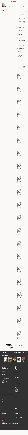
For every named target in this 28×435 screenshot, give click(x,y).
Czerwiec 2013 (19, 244)
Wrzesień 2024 (19, 98)
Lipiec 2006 (19, 333)
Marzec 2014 (19, 234)
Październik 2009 (19, 291)
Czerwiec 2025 (19, 88)
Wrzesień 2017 (19, 189)
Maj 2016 (18, 206)
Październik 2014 (19, 227)
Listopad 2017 (19, 187)
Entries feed (19, 339)
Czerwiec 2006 (19, 334)
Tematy (16, 406)
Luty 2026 (18, 79)
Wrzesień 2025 (19, 85)
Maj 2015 (18, 219)
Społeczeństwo (17, 398)
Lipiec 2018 (19, 178)
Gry (15, 372)
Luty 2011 (18, 273)
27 (19, 22)
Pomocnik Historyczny (5, 367)
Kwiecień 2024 (19, 103)
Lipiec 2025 (19, 87)
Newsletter (15, 352)
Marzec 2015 (19, 221)
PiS (2, 379)
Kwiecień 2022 (19, 129)
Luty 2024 (18, 105)
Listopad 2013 (19, 239)
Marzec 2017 (19, 195)
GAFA (2, 401)
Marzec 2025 (19, 91)
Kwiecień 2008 (19, 310)
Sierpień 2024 (19, 99)
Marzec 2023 (19, 117)
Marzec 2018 (19, 182)
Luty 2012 (18, 260)
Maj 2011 (18, 270)
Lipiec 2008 (19, 307)
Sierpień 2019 (19, 164)
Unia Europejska (4, 388)
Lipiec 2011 (18, 268)
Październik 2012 (19, 253)
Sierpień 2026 (19, 73)
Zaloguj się (18, 338)
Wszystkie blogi (17, 392)
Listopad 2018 (19, 174)
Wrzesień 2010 (19, 279)
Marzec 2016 (19, 208)
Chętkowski (16, 391)
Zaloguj (25, 1)
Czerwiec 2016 (19, 205)
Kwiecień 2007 (19, 323)
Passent (16, 387)
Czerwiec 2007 (19, 321)
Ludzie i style (16, 397)
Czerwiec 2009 (19, 295)
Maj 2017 (18, 193)
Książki (16, 366)
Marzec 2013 (19, 247)
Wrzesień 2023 (19, 111)
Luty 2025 (18, 92)
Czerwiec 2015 (19, 218)
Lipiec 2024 (19, 100)
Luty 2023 (18, 118)
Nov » (20, 23)
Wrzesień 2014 (19, 228)
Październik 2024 (19, 97)
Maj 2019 (18, 167)
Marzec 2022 (19, 130)
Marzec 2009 (19, 298)
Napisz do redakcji (4, 413)
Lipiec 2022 (19, 126)
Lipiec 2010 (19, 281)
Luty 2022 (18, 131)
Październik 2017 (19, 188)
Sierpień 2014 (19, 229)
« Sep (18, 23)
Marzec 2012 (19, 259)
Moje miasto (16, 400)
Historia (16, 396)
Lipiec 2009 (19, 294)
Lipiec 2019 (19, 165)
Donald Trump (3, 389)
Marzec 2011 (19, 272)
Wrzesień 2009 (19, 292)
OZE (2, 400)
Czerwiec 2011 (19, 269)
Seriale (16, 369)
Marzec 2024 (19, 104)
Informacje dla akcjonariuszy (18, 417)
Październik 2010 (19, 278)
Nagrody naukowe (17, 383)
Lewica (3, 380)
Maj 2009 (18, 296)
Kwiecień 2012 (19, 258)
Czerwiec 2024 (19, 101)
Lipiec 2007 (19, 320)
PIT (2, 398)
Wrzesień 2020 (19, 150)
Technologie (16, 381)
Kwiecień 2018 (19, 181)
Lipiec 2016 (19, 204)
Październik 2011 (19, 265)
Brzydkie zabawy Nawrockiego (20, 51)
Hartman (16, 388)
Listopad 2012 (19, 252)
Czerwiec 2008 (19, 308)
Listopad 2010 (19, 277)
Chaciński (16, 390)
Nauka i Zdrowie (17, 377)
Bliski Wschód (3, 390)
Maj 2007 (18, 322)
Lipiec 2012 (19, 255)
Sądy (2, 383)
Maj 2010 (18, 283)
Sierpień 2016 (19, 203)
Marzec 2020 (19, 156)
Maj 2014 (18, 232)
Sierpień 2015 (19, 216)
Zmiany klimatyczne (17, 382)
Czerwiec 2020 (19, 153)
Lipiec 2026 (19, 74)
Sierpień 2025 (19, 86)
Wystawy (16, 370)
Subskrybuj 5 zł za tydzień (18, 348)
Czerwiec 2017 (19, 192)
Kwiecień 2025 (19, 90)
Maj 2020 (18, 154)
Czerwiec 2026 (19, 75)
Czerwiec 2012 (19, 256)
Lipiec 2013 (19, 243)
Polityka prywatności (17, 413)
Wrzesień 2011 (19, 266)
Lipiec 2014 (19, 230)
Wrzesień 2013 (19, 241)
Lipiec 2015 (19, 217)
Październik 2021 (19, 136)
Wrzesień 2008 (19, 305)
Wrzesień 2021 (19, 137)
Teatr (15, 371)
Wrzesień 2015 (19, 215)
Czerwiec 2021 (19, 140)
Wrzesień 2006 (19, 331)
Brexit (2, 387)
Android (4, 422)
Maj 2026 (18, 76)
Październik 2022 (19, 123)
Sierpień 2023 (19, 112)
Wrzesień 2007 (19, 318)
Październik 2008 (19, 304)
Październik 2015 (19, 214)
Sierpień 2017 (19, 190)
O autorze (24, 6)
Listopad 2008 (19, 303)
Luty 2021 (18, 144)
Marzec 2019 (19, 169)
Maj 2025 (18, 89)
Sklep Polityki (17, 408)
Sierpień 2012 (19, 254)
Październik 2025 (19, 84)
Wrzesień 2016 (19, 202)
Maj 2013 (18, 245)
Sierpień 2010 (19, 280)
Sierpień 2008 (19, 306)
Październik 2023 (19, 110)
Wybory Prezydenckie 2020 (5, 378)
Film (15, 368)
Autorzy (16, 405)
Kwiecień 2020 (19, 155)
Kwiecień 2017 (19, 194)
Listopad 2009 (19, 290)
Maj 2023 (18, 115)
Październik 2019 (19, 162)
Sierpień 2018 (19, 177)
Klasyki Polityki (17, 399)
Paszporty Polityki (17, 373)
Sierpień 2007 (19, 319)
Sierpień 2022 (19, 125)
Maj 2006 (18, 335)
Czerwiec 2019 (19, 166)
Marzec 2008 (19, 311)
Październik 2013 (19, 240)
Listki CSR (3, 402)
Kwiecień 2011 (19, 271)
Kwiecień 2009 (19, 297)
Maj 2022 (18, 128)
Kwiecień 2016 (19, 207)
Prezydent (3, 382)
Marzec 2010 (19, 285)
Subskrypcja (19, 352)
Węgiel (3, 399)
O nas (15, 407)
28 (20, 22)
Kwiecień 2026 (19, 77)
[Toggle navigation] (2, 1)
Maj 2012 (18, 257)
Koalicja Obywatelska (4, 381)
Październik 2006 (19, 330)
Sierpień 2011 (19, 267)
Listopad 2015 (19, 213)
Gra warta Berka (21, 48)
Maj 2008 (18, 309)
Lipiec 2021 (19, 139)
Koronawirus (3, 374)
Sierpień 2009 (19, 293)
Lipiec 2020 (19, 152)
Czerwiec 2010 (19, 282)
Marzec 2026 (19, 78)
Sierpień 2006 (19, 332)
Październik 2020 (19, 149)
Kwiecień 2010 (19, 284)
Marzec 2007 (19, 324)
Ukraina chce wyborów (20, 46)
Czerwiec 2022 (19, 127)
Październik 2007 (19, 317)
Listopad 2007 (19, 316)
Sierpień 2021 (19, 138)
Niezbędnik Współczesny (5, 369)
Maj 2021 (18, 141)
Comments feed (19, 340)
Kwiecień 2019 (19, 168)
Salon (2, 370)
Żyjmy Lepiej (3, 371)
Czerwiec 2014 (19, 231)
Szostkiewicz (16, 389)
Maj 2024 (18, 102)
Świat (2, 386)
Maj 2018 (18, 180)
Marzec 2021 (19, 143)
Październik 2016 (19, 201)
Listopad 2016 (19, 200)
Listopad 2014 (19, 226)
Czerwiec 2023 (19, 114)
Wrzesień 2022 (19, 124)
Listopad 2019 (19, 161)
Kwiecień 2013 (19, 246)
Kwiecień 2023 (19, 116)
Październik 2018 (19, 175)
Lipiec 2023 (19, 113)
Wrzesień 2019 (19, 163)
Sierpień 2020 (19, 151)
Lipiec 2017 (19, 191)
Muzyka (16, 367)
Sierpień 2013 (19, 242)
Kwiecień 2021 (19, 142)
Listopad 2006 (19, 329)
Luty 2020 (18, 157)
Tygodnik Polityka (4, 366)
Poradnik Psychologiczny (5, 368)
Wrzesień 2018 (19, 176)
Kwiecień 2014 (19, 233)
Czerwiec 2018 (19, 179)
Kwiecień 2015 (19, 220)
